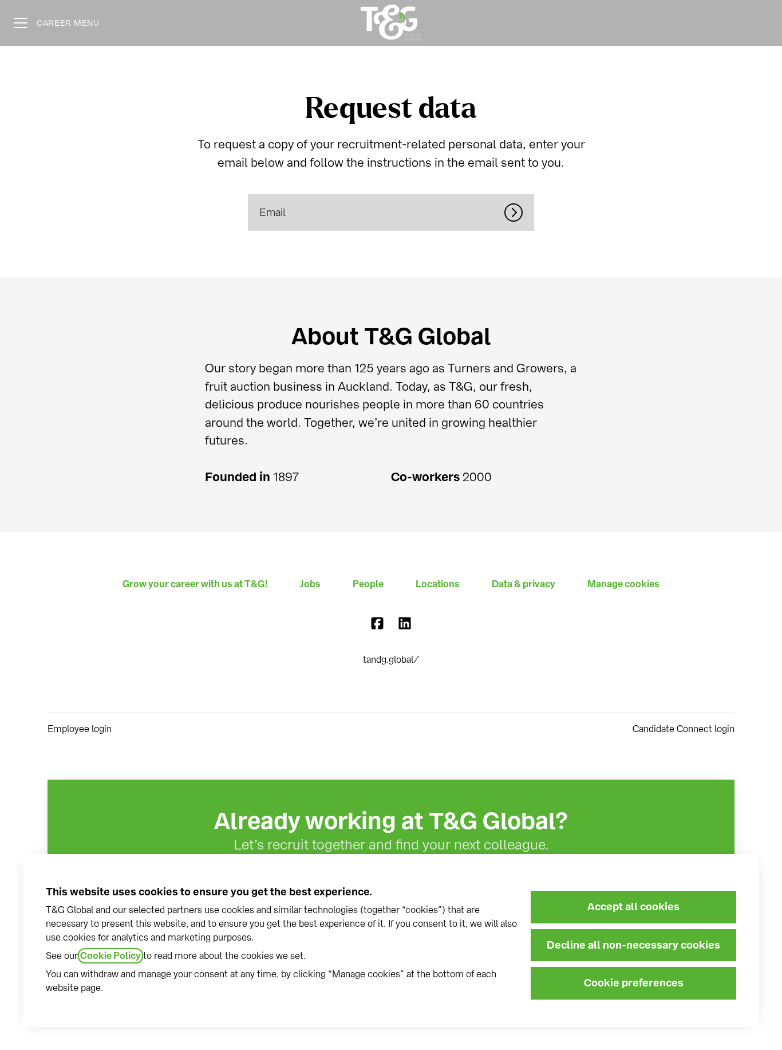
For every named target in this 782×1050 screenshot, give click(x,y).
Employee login (80, 728)
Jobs (310, 584)
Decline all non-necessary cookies (633, 945)
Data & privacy (523, 584)
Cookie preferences (634, 983)
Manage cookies (623, 584)
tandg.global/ (391, 659)
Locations (438, 584)
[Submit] (519, 212)
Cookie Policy (110, 955)
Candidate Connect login (683, 728)
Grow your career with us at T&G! (195, 584)
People (368, 584)
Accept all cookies (633, 906)
